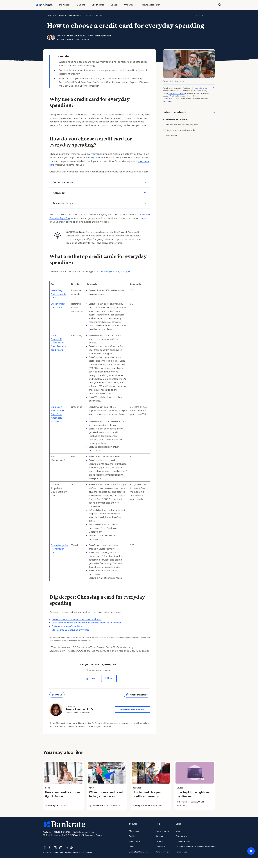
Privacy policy (182, 836)
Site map (160, 836)
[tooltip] (118, 664)
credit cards (51, 15)
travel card (94, 157)
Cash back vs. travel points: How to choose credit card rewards (86, 622)
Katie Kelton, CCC (100, 805)
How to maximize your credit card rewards (147, 794)
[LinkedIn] (60, 847)
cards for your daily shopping (115, 271)
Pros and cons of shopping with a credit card (76, 619)
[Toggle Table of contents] (214, 112)
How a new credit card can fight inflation (62, 794)
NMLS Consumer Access (84, 832)
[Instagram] (55, 847)
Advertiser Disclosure (202, 16)
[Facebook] (44, 847)
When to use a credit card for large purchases (106, 794)
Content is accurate (170, 98)
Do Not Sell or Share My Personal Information (195, 846)
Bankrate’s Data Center (139, 852)
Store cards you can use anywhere (70, 629)
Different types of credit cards (68, 626)
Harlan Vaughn (104, 35)
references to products (176, 93)
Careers (159, 841)
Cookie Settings (183, 841)
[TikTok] (71, 847)
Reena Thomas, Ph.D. (77, 35)
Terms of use (181, 852)
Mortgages (134, 831)
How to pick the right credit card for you (194, 794)
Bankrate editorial (198, 88)
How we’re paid (162, 831)
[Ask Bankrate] (251, 851)
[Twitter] (50, 847)
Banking (132, 836)
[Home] (44, 4)
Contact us (160, 846)
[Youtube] (66, 847)
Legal (178, 831)
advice (61, 15)
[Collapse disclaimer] (213, 88)
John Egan (53, 805)
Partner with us (162, 852)
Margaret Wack (142, 805)
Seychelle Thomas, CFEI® (191, 802)
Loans (131, 846)
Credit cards (134, 841)
